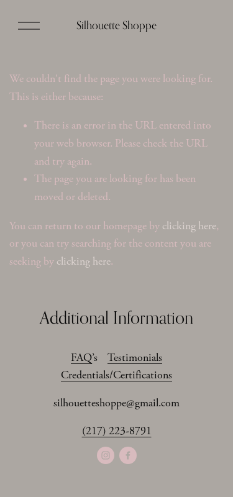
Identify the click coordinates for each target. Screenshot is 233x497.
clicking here (189, 226)
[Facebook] (128, 455)
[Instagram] (105, 455)
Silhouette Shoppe (116, 25)
